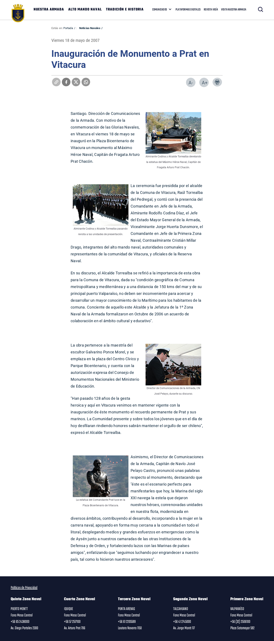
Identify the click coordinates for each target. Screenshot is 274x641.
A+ (204, 82)
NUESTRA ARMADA (49, 10)
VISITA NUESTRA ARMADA (233, 9)
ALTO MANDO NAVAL (85, 10)
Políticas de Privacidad (24, 587)
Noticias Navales (89, 28)
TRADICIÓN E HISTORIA (125, 10)
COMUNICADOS (159, 9)
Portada (68, 28)
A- (191, 82)
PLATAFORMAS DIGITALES (188, 9)
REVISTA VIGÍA (211, 9)
